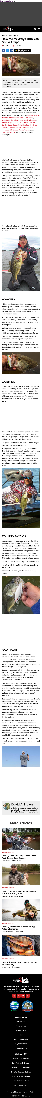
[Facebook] (14, 996)
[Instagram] (28, 996)
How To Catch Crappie (21, 1063)
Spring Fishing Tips (8, 852)
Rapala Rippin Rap (9, 122)
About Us (21, 1021)
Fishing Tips (14, 35)
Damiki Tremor (24, 130)
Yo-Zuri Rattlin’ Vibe (25, 127)
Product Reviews (21, 1039)
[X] (19, 996)
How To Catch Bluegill (21, 1067)
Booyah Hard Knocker (10, 118)
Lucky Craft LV (22, 122)
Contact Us (21, 1026)
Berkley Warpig (33, 115)
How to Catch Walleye (21, 1076)
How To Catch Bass (21, 1058)
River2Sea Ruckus (8, 132)
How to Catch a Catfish (21, 1072)
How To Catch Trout (21, 1081)
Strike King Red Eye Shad (27, 125)
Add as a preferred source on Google (23, 50)
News (21, 1035)
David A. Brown (22, 804)
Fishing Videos (21, 1048)
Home (4, 35)
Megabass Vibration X (10, 120)
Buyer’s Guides (21, 1044)
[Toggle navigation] (39, 28)
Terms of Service (14, 1092)
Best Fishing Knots (21, 1085)
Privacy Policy (29, 1092)
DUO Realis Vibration (28, 120)
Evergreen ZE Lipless (10, 130)
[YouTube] (23, 996)
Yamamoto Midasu (9, 127)
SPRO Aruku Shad (26, 118)
